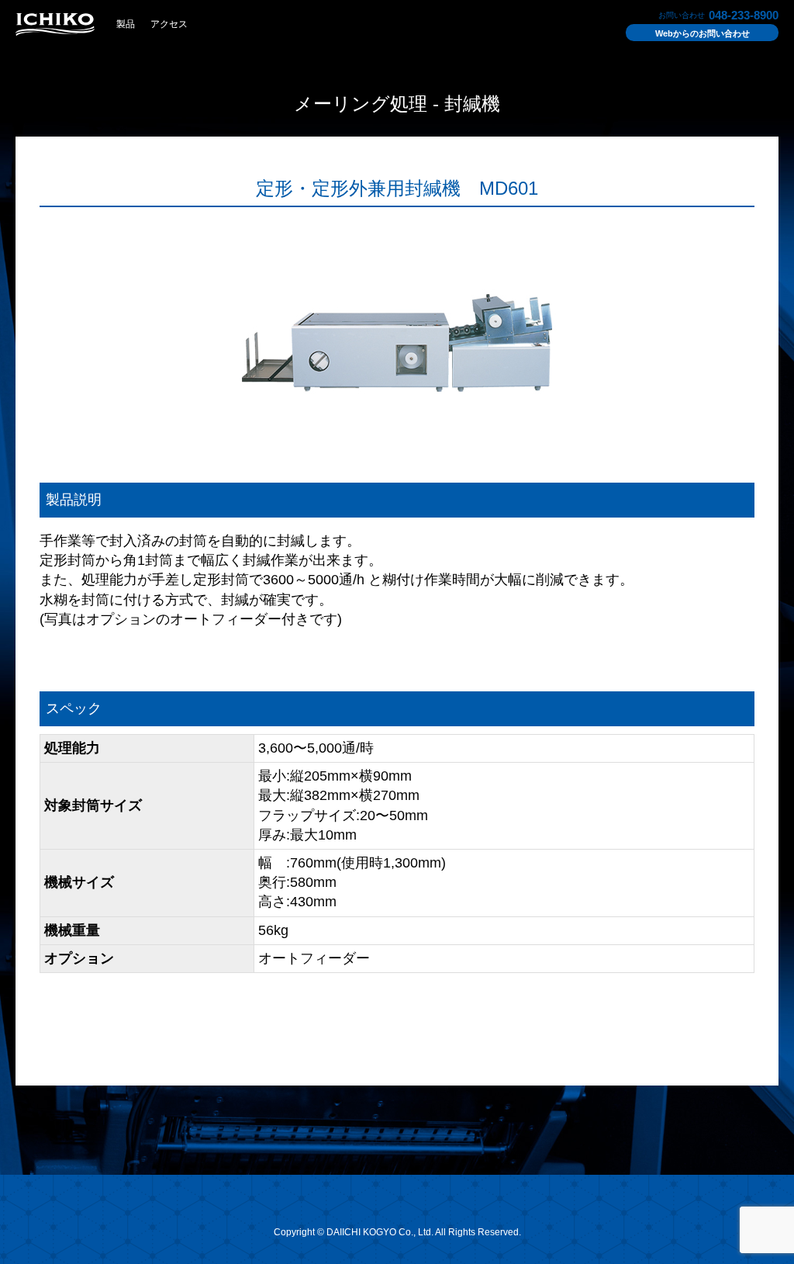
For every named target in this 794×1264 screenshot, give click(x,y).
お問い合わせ (702, 33)
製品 (125, 24)
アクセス (169, 24)
